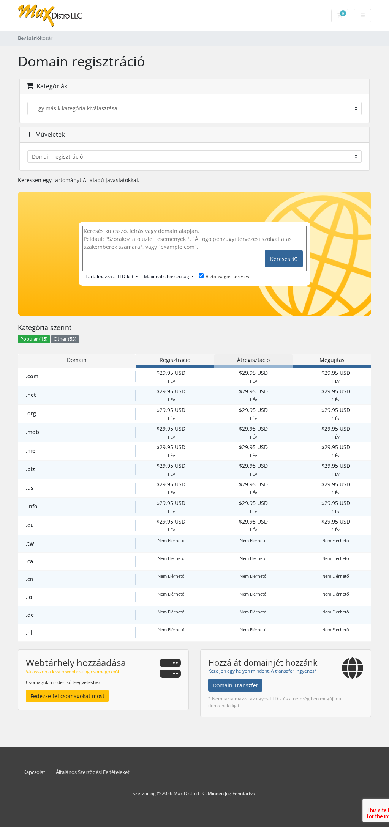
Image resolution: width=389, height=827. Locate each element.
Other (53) (65, 339)
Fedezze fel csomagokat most (67, 696)
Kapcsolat (34, 772)
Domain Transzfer (235, 685)
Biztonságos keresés (227, 276)
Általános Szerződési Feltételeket (93, 772)
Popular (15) (33, 339)
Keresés (281, 259)
